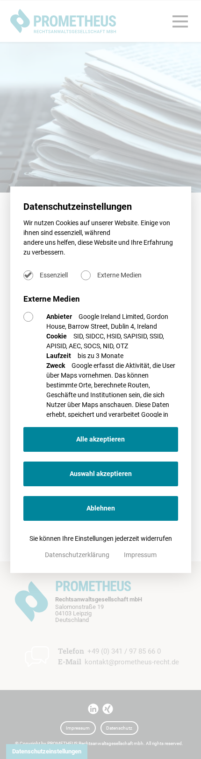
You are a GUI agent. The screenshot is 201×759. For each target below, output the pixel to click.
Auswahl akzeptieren (101, 473)
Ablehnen (100, 508)
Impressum (140, 555)
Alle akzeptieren (100, 439)
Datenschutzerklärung (78, 555)
